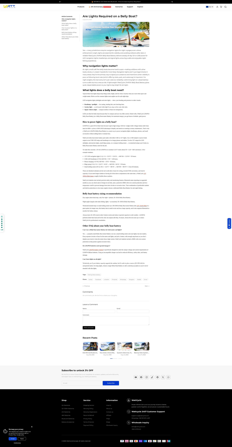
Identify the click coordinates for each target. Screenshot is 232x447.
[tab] (113, 358)
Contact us (109, 412)
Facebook (98, 279)
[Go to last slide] (60, 1)
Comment (86, 315)
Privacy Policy (87, 418)
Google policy (20, 435)
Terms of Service (88, 422)
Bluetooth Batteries (68, 418)
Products (80, 7)
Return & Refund (88, 415)
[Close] (32, 427)
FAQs (108, 418)
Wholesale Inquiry (112, 425)
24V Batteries (66, 412)
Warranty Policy (88, 408)
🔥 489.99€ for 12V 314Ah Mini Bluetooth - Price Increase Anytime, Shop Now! (116, 2)
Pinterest (114, 279)
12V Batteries (66, 405)
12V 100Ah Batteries (68, 408)
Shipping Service (88, 405)
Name (84, 308)
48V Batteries (66, 415)
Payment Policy (88, 425)
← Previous (86, 286)
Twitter (90, 279)
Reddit (139, 279)
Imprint (108, 405)
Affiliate (108, 415)
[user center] (217, 7)
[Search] (225, 7)
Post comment (89, 327)
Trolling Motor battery (94, 274)
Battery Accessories (68, 422)
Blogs (108, 422)
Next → (147, 286)
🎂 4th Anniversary (96, 7)
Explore (140, 7)
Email (145, 279)
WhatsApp (123, 279)
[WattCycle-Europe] (9, 7)
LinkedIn (106, 279)
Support (130, 7)
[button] (2, 223)
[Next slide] (172, 1)
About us (109, 408)
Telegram (131, 279)
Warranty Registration (90, 412)
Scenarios (119, 7)
